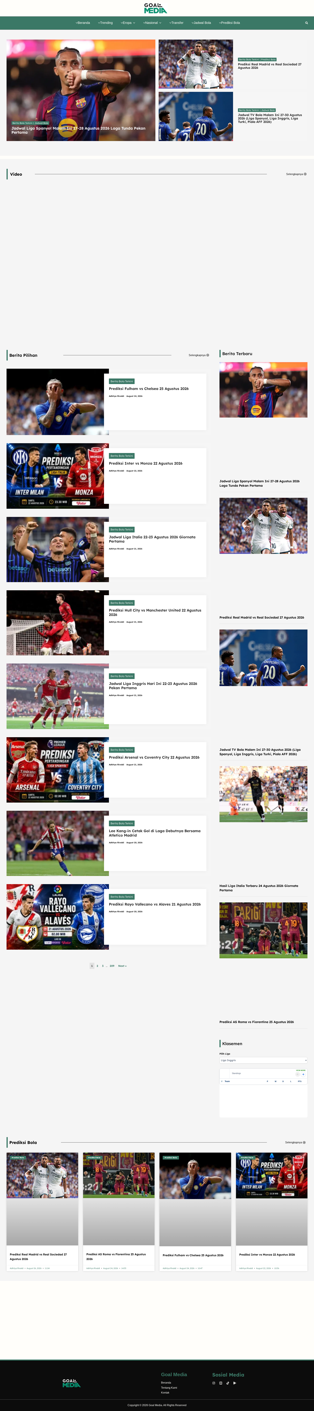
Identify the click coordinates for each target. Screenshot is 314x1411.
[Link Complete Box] (81, 90)
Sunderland (230, 1111)
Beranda (166, 1382)
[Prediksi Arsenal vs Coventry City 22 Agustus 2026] (58, 769)
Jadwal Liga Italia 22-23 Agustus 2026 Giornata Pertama (152, 539)
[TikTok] (227, 1383)
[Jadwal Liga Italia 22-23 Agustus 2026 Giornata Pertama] (58, 549)
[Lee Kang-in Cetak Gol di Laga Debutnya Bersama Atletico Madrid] (58, 843)
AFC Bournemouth (233, 1107)
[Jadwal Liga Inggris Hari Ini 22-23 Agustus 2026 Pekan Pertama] (58, 696)
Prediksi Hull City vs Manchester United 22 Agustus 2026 (155, 612)
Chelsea (228, 1124)
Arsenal (228, 1084)
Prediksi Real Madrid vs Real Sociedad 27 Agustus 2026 (261, 617)
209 (112, 965)
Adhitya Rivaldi (116, 396)
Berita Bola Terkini (122, 381)
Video (16, 174)
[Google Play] (234, 1383)
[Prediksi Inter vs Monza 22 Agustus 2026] (58, 475)
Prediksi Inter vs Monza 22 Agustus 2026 (146, 463)
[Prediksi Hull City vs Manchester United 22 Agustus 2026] (58, 622)
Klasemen (232, 1043)
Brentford (229, 1120)
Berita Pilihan (23, 355)
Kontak (165, 1392)
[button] (133, 23)
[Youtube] (220, 1383)
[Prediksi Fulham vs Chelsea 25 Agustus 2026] (58, 401)
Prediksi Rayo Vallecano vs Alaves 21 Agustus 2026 (155, 904)
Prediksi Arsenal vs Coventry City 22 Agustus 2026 (154, 757)
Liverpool (229, 1102)
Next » (122, 965)
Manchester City (232, 1089)
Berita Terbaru (237, 353)
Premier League (244, 1072)
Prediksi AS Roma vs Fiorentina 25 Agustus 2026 (256, 1022)
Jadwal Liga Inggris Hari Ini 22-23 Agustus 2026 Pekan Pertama (153, 685)
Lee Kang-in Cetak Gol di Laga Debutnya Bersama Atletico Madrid (155, 833)
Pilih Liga (224, 1053)
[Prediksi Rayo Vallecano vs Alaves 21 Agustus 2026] (58, 916)
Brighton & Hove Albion (235, 1115)
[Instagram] (213, 1383)
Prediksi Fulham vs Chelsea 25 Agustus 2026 (149, 388)
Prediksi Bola (23, 1154)
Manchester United (233, 1093)
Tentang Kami (169, 1387)
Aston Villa (230, 1098)
